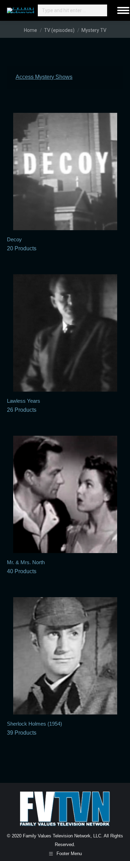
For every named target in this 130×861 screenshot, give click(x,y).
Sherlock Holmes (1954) (34, 728)
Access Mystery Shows (44, 77)
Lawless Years (23, 405)
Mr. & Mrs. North (26, 566)
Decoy (21, 243)
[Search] (101, 10)
